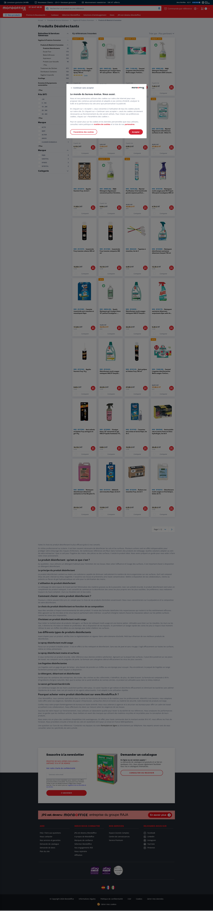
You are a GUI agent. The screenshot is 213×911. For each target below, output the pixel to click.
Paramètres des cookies (83, 132)
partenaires (129, 124)
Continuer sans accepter (83, 88)
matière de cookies (102, 124)
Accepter (136, 132)
